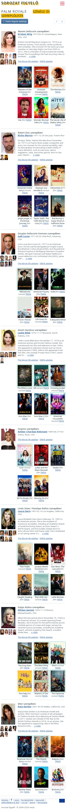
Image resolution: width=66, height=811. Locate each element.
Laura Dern (24, 511)
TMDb (25, 94)
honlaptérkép (27, 800)
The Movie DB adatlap (28, 61)
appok (32, 802)
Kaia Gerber (25, 706)
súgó (16, 800)
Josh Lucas (24, 236)
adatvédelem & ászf (10, 802)
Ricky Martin (25, 135)
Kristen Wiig (25, 34)
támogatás (42, 802)
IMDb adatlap (46, 61)
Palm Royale (14, 11)
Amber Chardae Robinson (32, 431)
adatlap (16, 21)
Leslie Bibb (24, 332)
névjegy (4, 800)
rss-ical (24, 802)
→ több (32, 56)
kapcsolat (39, 800)
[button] (62, 3)
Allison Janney (26, 609)
